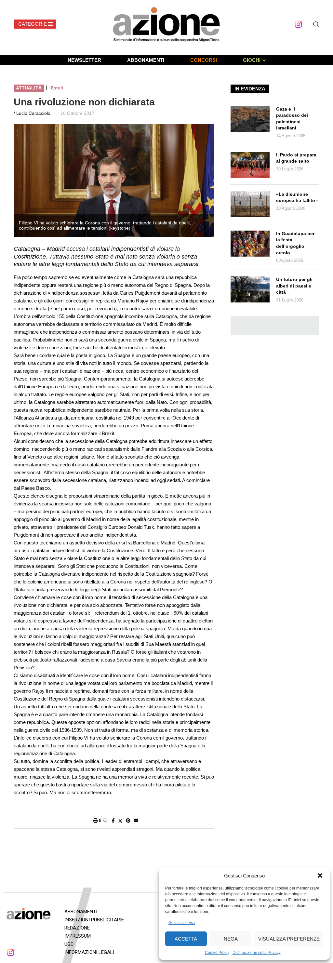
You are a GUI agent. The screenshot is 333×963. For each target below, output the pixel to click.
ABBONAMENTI (145, 60)
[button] (320, 875)
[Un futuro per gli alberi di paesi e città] (250, 289)
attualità (29, 87)
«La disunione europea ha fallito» (297, 197)
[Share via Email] (136, 820)
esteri (57, 87)
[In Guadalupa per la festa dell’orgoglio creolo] (250, 244)
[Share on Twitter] (120, 820)
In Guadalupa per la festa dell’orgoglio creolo (295, 243)
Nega (231, 939)
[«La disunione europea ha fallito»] (250, 204)
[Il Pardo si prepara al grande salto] (250, 165)
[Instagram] (298, 24)
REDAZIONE (77, 928)
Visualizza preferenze (289, 939)
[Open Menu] (35, 24)
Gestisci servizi (181, 922)
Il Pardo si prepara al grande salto (296, 158)
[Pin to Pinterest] (128, 820)
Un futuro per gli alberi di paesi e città (294, 286)
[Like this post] (105, 820)
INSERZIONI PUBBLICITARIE (94, 920)
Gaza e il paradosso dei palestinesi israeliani (292, 118)
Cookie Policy (217, 952)
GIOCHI (251, 60)
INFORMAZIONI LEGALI (89, 952)
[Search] (316, 24)
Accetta (186, 939)
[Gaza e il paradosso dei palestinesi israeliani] (250, 119)
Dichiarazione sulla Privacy (257, 952)
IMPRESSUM (77, 936)
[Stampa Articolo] (95, 820)
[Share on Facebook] (113, 820)
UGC (69, 944)
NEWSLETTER (84, 60)
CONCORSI (203, 60)
